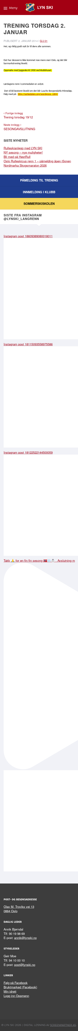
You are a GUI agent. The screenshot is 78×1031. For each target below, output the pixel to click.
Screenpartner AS (63, 1025)
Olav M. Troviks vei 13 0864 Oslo (19, 908)
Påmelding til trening (39, 180)
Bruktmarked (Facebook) (20, 987)
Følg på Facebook (16, 982)
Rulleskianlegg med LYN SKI (23, 148)
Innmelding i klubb (39, 192)
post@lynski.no (24, 964)
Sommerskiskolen (39, 203)
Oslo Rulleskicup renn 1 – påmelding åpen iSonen (37, 161)
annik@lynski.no (25, 937)
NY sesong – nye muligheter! (23, 152)
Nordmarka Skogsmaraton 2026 (25, 165)
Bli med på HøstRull (17, 156)
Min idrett (10, 991)
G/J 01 (44, 41)
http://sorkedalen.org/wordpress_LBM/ (38, 94)
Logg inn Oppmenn (16, 995)
